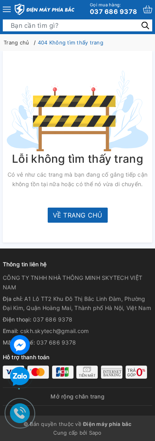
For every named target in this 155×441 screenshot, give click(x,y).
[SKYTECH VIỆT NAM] (44, 9)
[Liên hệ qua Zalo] (20, 377)
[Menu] (7, 9)
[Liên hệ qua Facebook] (20, 344)
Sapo (95, 432)
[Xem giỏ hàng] (147, 9)
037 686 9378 (113, 8)
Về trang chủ (78, 215)
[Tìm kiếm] (145, 25)
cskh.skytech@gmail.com (54, 330)
